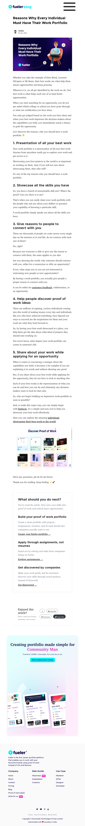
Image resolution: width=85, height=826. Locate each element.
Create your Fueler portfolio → (34, 533)
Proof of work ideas (16, 793)
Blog (10, 789)
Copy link (60, 616)
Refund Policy (52, 814)
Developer (60, 786)
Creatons (36, 782)
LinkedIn (53, 611)
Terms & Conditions (40, 814)
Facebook (46, 616)
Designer (60, 782)
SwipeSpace (37, 779)
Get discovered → (27, 584)
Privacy (30, 814)
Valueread (38, 776)
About (10, 779)
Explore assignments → (30, 559)
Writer (58, 779)
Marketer (60, 776)
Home (10, 776)
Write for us (15, 796)
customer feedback (42, 287)
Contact (11, 782)
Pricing (11, 786)
